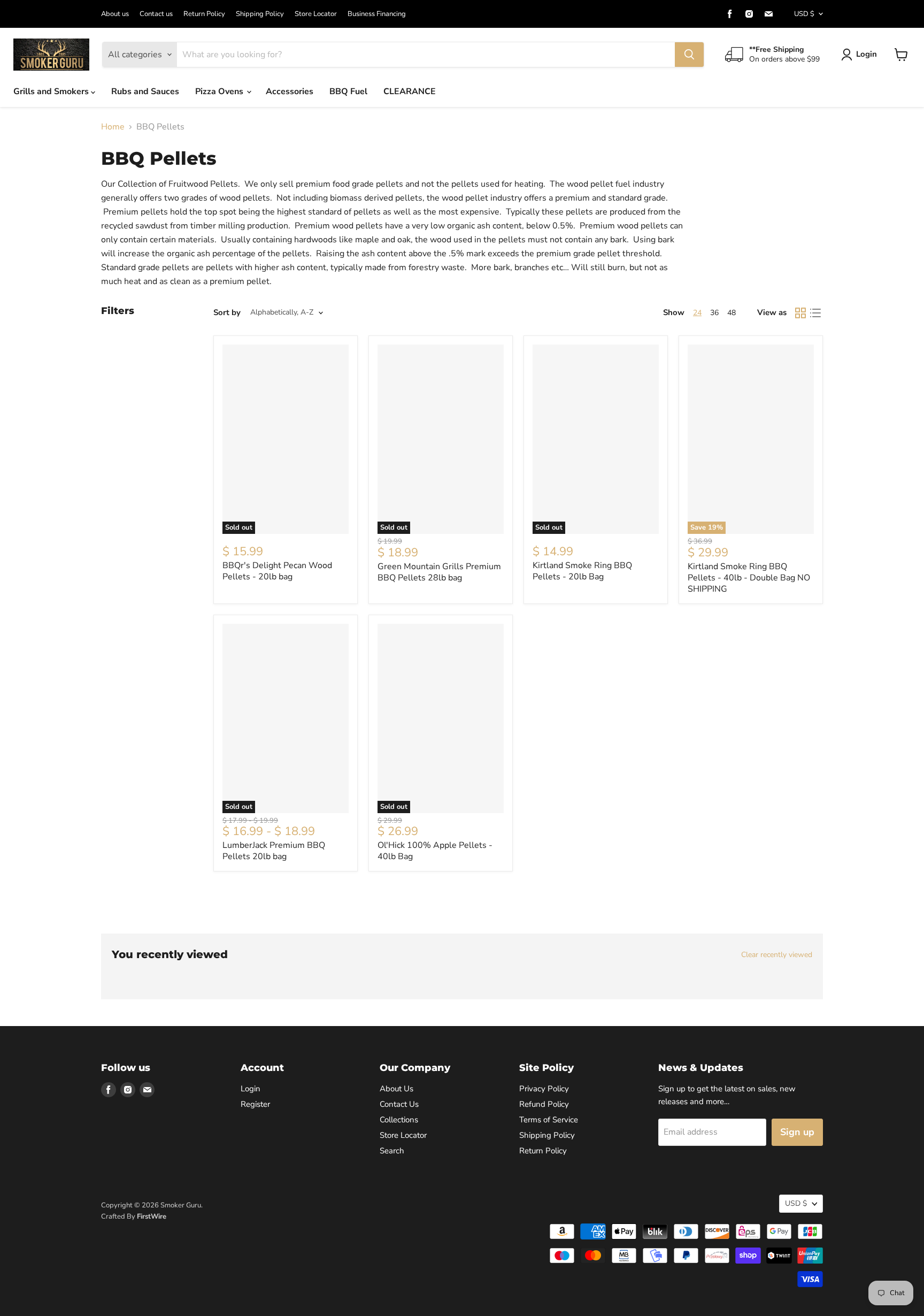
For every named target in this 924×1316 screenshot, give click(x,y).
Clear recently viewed (776, 955)
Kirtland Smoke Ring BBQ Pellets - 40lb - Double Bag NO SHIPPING (749, 578)
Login (866, 54)
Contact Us (399, 1104)
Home (113, 127)
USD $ (804, 14)
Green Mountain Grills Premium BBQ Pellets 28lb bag (439, 572)
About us (115, 14)
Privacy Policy (544, 1088)
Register (255, 1104)
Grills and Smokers (52, 91)
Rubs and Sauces (145, 91)
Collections (399, 1119)
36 (714, 313)
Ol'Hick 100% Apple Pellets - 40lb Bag (435, 850)
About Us (396, 1088)
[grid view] (800, 312)
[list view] (815, 312)
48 (731, 313)
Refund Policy (544, 1104)
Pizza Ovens (220, 91)
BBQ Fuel (348, 91)
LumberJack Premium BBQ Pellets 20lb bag (273, 850)
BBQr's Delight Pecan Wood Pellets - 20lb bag (277, 571)
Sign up (797, 1132)
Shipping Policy (260, 14)
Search (392, 1150)
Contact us (156, 14)
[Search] (689, 54)
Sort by (227, 312)
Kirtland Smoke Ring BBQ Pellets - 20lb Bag (582, 571)
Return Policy (204, 14)
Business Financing (377, 14)
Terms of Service (548, 1119)
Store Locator (316, 14)
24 (697, 313)
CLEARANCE (409, 91)
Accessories (289, 91)
